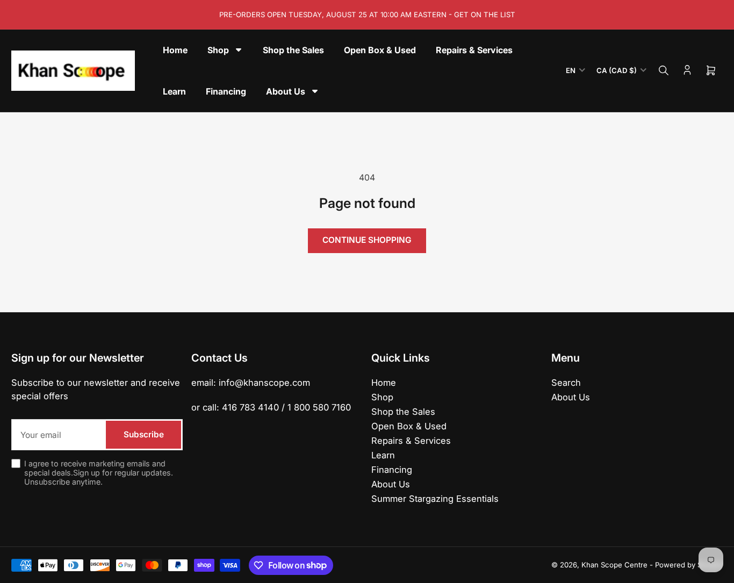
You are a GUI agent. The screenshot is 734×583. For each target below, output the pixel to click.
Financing (391, 469)
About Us (390, 484)
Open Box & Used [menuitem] (380, 50)
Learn (383, 455)
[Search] (663, 70)
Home (383, 382)
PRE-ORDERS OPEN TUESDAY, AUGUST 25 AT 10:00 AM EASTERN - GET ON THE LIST (367, 14)
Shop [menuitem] (218, 50)
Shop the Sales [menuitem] (293, 50)
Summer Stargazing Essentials (435, 498)
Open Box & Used (409, 426)
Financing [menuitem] (226, 91)
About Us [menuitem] (285, 91)
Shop (382, 397)
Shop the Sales (403, 411)
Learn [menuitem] (174, 91)
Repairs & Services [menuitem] (474, 50)
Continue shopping (367, 240)
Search (566, 382)
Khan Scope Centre (614, 564)
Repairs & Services (411, 440)
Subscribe (144, 434)
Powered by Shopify (689, 564)
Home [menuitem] (175, 50)
